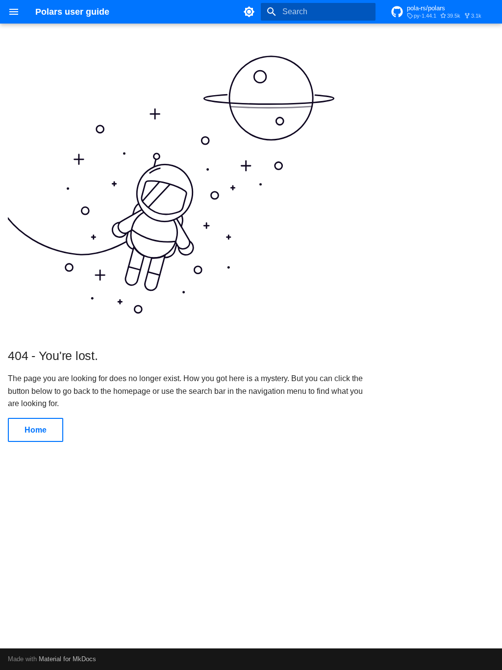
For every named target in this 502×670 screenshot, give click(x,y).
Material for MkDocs (67, 659)
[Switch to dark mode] (249, 12)
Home (36, 430)
